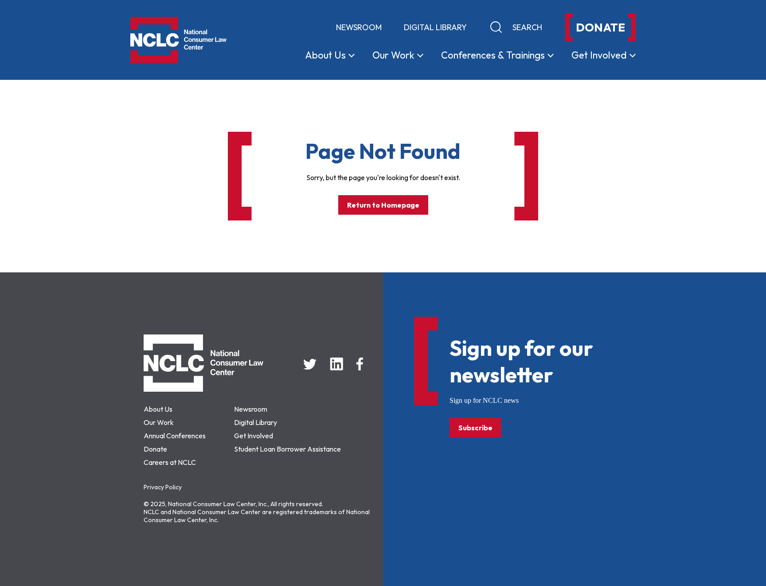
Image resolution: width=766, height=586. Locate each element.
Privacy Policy (163, 487)
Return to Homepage (383, 205)
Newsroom (359, 27)
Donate (155, 448)
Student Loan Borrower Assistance (287, 448)
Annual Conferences (175, 435)
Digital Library (435, 27)
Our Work (159, 422)
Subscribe (475, 427)
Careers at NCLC (170, 462)
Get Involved (253, 435)
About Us (158, 409)
